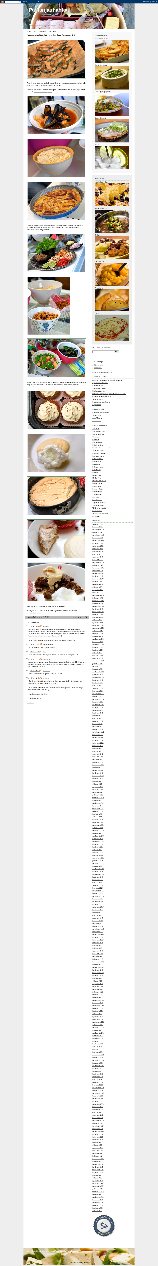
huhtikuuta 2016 (97, 871)
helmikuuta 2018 (97, 932)
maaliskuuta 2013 (98, 770)
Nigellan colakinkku (98, 391)
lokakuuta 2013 (97, 789)
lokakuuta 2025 (97, 1183)
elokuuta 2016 (97, 882)
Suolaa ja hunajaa (98, 505)
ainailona (71, 1251)
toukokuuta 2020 (98, 1006)
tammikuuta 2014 (98, 798)
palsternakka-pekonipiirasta (43, 92)
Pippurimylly (98, 365)
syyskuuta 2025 (97, 1181)
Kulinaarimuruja (97, 467)
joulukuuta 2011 (97, 729)
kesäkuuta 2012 (97, 746)
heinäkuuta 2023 (97, 1109)
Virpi (44, 626)
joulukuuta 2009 (97, 664)
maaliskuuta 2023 (98, 1098)
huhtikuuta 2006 (97, 543)
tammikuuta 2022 (98, 1060)
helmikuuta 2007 (97, 571)
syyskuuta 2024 (97, 1148)
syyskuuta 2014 (97, 819)
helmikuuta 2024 (97, 1129)
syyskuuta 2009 (97, 655)
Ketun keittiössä (97, 459)
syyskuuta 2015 (97, 852)
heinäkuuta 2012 (97, 748)
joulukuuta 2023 (97, 1123)
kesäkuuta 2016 (97, 877)
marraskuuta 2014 (98, 825)
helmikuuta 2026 (97, 1194)
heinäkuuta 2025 (97, 1175)
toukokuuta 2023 (98, 1104)
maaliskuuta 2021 (98, 1033)
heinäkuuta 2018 (97, 945)
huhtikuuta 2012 (97, 740)
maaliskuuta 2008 (98, 606)
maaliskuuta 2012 (98, 737)
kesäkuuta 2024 (97, 1140)
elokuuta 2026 (97, 1211)
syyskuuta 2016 (97, 885)
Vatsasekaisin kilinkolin (100, 513)
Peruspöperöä (97, 483)
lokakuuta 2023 (97, 1118)
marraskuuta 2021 (98, 1055)
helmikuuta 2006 (97, 538)
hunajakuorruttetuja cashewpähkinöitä (64, 227)
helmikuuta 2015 (97, 833)
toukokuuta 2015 (98, 841)
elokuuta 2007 (97, 587)
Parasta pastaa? (97, 385)
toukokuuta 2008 (98, 612)
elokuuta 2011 (97, 718)
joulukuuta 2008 (97, 631)
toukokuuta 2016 (98, 874)
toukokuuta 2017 (98, 907)
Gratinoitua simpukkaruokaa (101, 396)
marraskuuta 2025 (98, 1186)
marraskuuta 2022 (98, 1088)
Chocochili (95, 440)
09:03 (47, 617)
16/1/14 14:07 (35, 652)
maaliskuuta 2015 (98, 836)
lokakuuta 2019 (97, 986)
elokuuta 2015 (97, 850)
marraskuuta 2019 (98, 989)
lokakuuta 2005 (97, 527)
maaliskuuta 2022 (98, 1066)
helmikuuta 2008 (97, 603)
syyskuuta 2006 (97, 557)
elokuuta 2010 (97, 685)
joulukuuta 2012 (97, 762)
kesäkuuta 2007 (97, 581)
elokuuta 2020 (97, 1014)
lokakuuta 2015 (97, 855)
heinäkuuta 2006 (97, 551)
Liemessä (95, 472)
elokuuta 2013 (97, 784)
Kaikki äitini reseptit (99, 453)
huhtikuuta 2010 (97, 675)
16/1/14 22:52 (35, 671)
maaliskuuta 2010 (98, 672)
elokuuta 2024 (97, 1145)
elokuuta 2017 (97, 915)
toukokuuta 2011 (97, 710)
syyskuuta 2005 (97, 524)
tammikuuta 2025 (98, 1159)
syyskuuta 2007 (97, 590)
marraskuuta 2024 (98, 1153)
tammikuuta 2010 (98, 666)
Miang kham (47, 225)
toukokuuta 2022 (98, 1071)
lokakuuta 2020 (97, 1019)
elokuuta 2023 (97, 1112)
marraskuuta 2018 (98, 956)
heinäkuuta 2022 (97, 1077)
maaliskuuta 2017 (98, 902)
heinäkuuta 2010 (97, 683)
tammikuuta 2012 (98, 732)
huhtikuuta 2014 (97, 806)
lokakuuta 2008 (97, 625)
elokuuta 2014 (97, 817)
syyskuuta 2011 (97, 721)
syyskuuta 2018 (97, 951)
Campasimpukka (98, 434)
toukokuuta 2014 (98, 809)
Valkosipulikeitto (97, 399)
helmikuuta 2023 (97, 1096)
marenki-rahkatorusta (65, 385)
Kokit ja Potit (96, 461)
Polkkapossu (96, 486)
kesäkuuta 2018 (97, 943)
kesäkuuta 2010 (97, 680)
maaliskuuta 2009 (98, 639)
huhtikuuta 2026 (97, 1200)
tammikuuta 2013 (98, 765)
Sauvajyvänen (97, 494)
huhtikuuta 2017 (97, 904)
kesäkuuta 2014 (97, 811)
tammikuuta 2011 (98, 699)
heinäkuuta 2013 (97, 781)
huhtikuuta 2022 (97, 1068)
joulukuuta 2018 (97, 959)
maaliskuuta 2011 (98, 705)
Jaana (45, 659)
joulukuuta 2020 (97, 1025)
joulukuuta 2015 (97, 860)
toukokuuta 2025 (98, 1170)
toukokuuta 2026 (98, 1202)
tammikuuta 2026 (98, 1192)
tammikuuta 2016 (98, 863)
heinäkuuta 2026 (97, 1208)
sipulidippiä (76, 90)
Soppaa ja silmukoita (99, 502)
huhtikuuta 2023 (97, 1101)
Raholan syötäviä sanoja (100, 413)
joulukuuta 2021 (97, 1057)
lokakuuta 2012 (97, 757)
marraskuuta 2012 (98, 759)
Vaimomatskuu (97, 511)
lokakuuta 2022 (97, 1085)
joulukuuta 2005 (97, 532)
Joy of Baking (97, 418)
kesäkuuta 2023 (97, 1107)
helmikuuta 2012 (97, 735)
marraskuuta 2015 (98, 858)
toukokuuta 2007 (98, 579)
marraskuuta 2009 (98, 661)
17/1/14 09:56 (35, 678)
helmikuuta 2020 (97, 997)
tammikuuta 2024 (98, 1126)
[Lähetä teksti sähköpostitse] (85, 617)
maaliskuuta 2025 (98, 1164)
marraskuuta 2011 (98, 726)
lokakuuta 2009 (97, 658)
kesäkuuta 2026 (97, 1205)
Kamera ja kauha (98, 456)
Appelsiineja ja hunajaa (100, 431)
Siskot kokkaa (97, 500)
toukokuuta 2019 (98, 973)
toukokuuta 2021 (98, 1038)
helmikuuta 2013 (97, 768)
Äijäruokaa (95, 516)
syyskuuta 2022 (97, 1082)
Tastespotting (96, 421)
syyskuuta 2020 (97, 1016)
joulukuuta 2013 (97, 795)
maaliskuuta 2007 (98, 573)
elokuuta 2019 (97, 981)
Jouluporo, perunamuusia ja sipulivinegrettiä (107, 380)
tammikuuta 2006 (98, 535)
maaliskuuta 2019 (98, 967)
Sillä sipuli (95, 497)
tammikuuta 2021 (98, 1027)
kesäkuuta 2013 (97, 779)
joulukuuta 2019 (97, 992)
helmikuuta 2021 (97, 1030)
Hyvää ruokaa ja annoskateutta (102, 448)
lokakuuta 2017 (97, 921)
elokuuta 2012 (97, 751)
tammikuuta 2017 (98, 896)
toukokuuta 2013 (98, 776)
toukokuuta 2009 (98, 644)
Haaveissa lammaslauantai (101, 402)
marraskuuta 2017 (98, 923)
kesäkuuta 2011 (97, 713)
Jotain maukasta (98, 450)
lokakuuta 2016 (97, 888)
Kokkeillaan (96, 464)
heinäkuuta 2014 (97, 814)
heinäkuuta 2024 (97, 1142)
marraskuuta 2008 (98, 628)
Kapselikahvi (96, 405)
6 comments (79, 617)
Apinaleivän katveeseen (100, 383)
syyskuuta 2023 (97, 1115)
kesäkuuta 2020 (97, 1008)
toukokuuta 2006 (98, 546)
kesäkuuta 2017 (97, 910)
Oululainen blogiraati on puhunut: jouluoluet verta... (109, 394)
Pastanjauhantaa (49, 10)
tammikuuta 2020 (98, 995)
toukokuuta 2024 (98, 1137)
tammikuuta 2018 (98, 929)
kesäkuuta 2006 (97, 549)
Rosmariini (46, 644)
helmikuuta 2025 (97, 1161)
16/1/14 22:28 (35, 659)
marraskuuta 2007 (98, 595)
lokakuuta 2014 (97, 822)
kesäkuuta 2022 (97, 1074)
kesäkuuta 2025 (97, 1172)
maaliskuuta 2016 (98, 869)
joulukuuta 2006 (97, 565)
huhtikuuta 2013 (97, 773)
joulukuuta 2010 (97, 696)
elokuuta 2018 (97, 948)
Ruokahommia (97, 492)
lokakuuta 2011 (97, 724)
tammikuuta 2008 (98, 601)
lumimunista (49, 385)
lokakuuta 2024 (97, 1151)
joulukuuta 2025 (97, 1189)
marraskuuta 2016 (98, 891)
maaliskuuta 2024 (98, 1131)
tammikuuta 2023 (98, 1093)
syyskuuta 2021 (97, 1049)
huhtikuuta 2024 (97, 1134)
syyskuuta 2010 (97, 688)
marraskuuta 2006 (98, 562)
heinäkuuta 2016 (97, 880)
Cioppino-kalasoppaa (49, 90)
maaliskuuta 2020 (98, 1000)
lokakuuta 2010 (97, 691)
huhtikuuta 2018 (97, 937)
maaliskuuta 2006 (98, 540)
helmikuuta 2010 (97, 669)
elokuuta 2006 (97, 554)
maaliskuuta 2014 (98, 803)
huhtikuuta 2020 (97, 1003)
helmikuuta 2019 (97, 964)
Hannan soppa (97, 442)
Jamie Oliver (96, 415)
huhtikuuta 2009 (97, 642)
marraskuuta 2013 (98, 792)
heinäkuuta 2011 (97, 715)
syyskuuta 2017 (97, 918)
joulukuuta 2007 (97, 598)
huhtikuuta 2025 (97, 1167)
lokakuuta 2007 (97, 592)
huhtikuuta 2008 (97, 609)
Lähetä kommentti (35, 698)
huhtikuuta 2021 (97, 1036)
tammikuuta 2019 (98, 962)
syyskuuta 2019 (97, 984)
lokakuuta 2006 (97, 560)
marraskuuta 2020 (98, 1022)
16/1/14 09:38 (35, 626)
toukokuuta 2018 (98, 940)
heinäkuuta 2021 (97, 1044)
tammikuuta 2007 (98, 568)
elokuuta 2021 (97, 1047)
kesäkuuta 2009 (97, 647)
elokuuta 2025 (97, 1178)
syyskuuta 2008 (97, 623)
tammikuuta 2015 (98, 830)
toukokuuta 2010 (98, 677)
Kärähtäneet (96, 470)
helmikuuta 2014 (97, 800)
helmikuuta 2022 (97, 1063)
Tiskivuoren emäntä (99, 508)
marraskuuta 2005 (98, 530)
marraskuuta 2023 (98, 1120)
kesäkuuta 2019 (97, 975)
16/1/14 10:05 (35, 644)
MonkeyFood (96, 478)
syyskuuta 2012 (97, 754)
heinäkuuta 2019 (97, 978)
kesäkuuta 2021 (97, 1041)
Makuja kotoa (96, 475)
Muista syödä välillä (99, 481)
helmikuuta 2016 (97, 866)
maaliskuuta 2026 (98, 1197)
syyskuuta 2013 (97, 787)
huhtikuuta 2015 (97, 839)
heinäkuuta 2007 (97, 584)
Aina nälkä (95, 429)
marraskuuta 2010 (98, 694)
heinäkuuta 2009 (97, 650)
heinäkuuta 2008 (97, 617)
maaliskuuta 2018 (98, 934)
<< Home (30, 703)
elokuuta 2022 (97, 1079)
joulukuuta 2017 (97, 926)
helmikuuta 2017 (97, 899)
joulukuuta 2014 (97, 828)
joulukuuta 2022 (97, 1090)
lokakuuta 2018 (97, 954)
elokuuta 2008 (97, 620)
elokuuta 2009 (97, 653)
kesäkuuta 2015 (97, 844)
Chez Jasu (96, 437)
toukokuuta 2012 (98, 743)
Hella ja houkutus (98, 445)
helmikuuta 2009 (97, 636)
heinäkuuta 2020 (97, 1011)
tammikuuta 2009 (98, 634)
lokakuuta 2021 (97, 1052)
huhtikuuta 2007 (97, 576)
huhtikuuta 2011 (97, 707)
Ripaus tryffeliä (97, 489)
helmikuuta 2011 (97, 702)
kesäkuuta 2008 (97, 614)
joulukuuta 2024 (97, 1156)
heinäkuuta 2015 (97, 847)
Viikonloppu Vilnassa (99, 388)
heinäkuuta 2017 (97, 913)
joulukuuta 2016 (97, 893)
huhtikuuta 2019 (97, 970)
